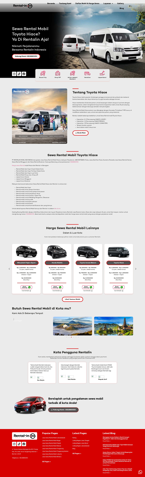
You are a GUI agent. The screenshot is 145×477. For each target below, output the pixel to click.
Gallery (120, 3)
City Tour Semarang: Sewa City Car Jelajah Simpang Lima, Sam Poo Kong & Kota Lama (117, 469)
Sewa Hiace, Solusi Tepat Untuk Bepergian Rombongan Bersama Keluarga (117, 453)
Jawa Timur (58, 321)
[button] (9, 269)
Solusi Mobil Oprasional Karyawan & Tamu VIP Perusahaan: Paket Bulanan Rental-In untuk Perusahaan (117, 461)
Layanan (107, 3)
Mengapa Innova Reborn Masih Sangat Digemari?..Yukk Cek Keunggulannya (116, 437)
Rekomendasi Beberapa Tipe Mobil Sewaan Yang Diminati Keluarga (118, 445)
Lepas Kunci (102, 77)
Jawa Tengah (17, 321)
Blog (122, 8)
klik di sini (57, 208)
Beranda (51, 3)
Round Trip (42, 77)
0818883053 (74, 162)
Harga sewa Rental (18, 165)
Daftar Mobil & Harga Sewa (87, 3)
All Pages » (46, 461)
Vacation (87, 77)
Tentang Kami (65, 3)
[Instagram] (14, 74)
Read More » (107, 441)
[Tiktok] (19, 74)
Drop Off (58, 77)
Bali (97, 321)
